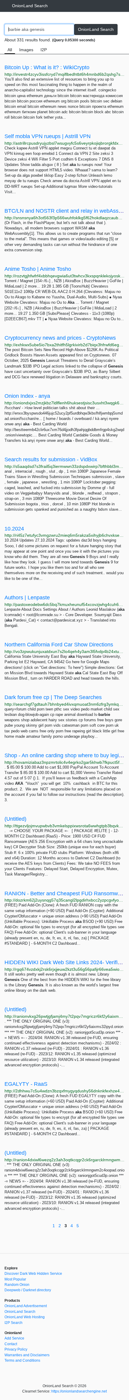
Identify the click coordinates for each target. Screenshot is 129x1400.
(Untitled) (15, 819)
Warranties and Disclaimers (27, 1355)
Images (26, 49)
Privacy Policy (15, 1349)
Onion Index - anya (27, 396)
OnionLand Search (30, 5)
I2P (43, 49)
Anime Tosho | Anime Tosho (37, 269)
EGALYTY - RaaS (25, 1084)
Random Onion (16, 1284)
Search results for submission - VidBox (50, 459)
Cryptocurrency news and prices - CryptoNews (60, 338)
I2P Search (13, 1323)
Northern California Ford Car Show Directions (58, 645)
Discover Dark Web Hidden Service (33, 1273)
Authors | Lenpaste (27, 598)
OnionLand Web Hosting (24, 1317)
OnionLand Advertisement (25, 1306)
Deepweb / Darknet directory (27, 1290)
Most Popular (15, 1279)
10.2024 (14, 529)
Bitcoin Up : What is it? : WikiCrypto (46, 67)
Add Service (14, 1338)
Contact (10, 1344)
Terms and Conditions (22, 1360)
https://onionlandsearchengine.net (79, 1391)
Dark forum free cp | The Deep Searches (53, 697)
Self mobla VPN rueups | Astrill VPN (47, 136)
